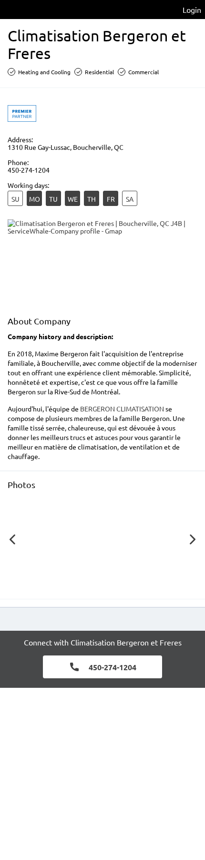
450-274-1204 (29, 170)
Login (192, 9)
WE (73, 199)
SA (129, 199)
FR (111, 199)
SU (15, 199)
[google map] (102, 263)
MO (34, 199)
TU (53, 199)
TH (91, 199)
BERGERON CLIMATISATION (122, 408)
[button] (57, 541)
